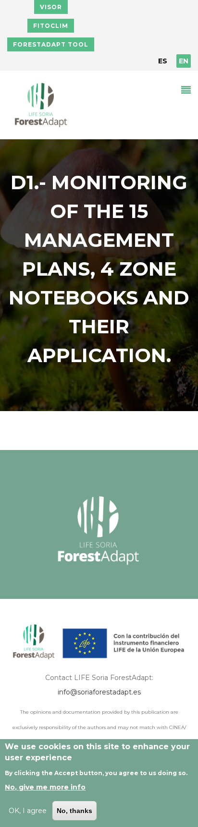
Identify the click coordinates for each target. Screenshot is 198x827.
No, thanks (74, 811)
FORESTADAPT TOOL (50, 44)
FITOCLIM (50, 25)
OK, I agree (28, 810)
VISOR (51, 7)
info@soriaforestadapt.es (99, 692)
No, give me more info (45, 787)
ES (162, 61)
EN (183, 61)
